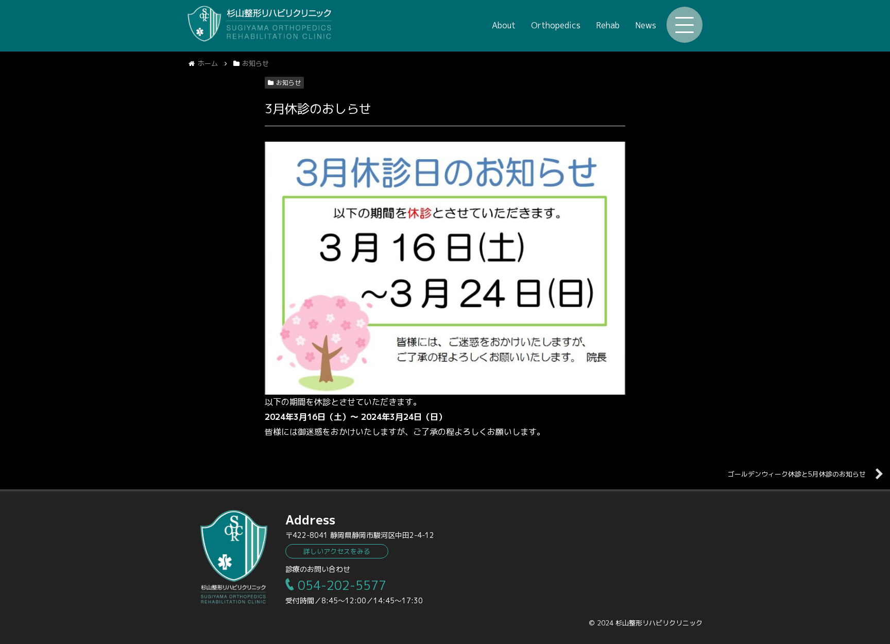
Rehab (608, 25)
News (645, 25)
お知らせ (288, 82)
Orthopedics (555, 25)
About (504, 25)
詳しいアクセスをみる (336, 551)
